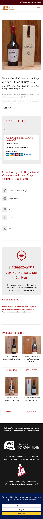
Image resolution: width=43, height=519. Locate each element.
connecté (15, 312)
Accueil (5, 86)
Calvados (12, 86)
